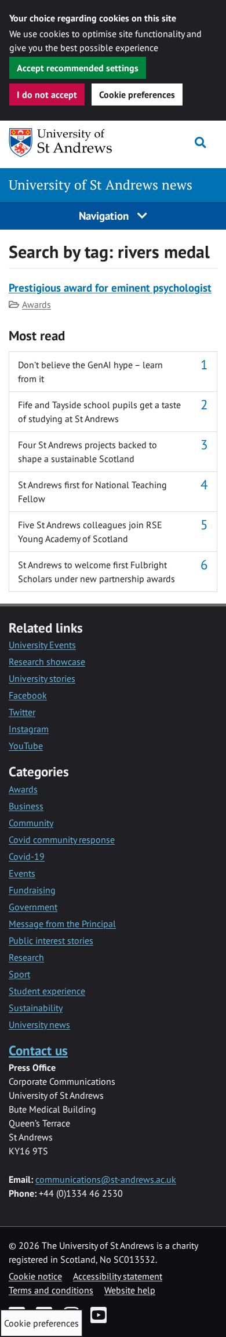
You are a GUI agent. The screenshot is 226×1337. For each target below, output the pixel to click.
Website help (129, 1290)
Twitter (22, 712)
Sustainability (36, 1007)
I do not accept (47, 94)
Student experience (47, 991)
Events (22, 873)
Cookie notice (35, 1276)
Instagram (29, 729)
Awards (36, 304)
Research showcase (47, 661)
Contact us (38, 1050)
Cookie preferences (137, 94)
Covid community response (62, 839)
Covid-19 (27, 856)
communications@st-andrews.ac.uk (105, 1179)
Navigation (105, 215)
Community (31, 823)
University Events (42, 645)
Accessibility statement (117, 1276)
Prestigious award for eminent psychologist (110, 287)
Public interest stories (51, 940)
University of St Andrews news (100, 185)
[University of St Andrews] (66, 142)
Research (26, 957)
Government (33, 907)
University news (39, 1024)
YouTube (26, 745)
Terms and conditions (51, 1290)
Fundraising (32, 890)
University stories (42, 678)
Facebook (28, 695)
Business (26, 806)
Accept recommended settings (77, 68)
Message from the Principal (62, 923)
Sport (19, 974)
